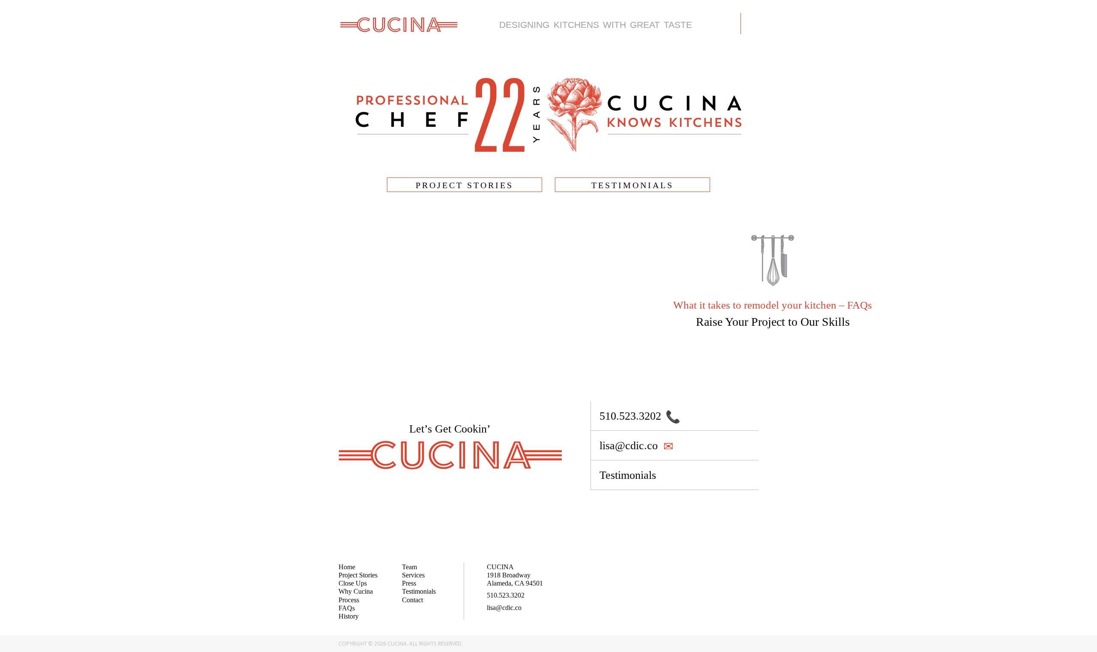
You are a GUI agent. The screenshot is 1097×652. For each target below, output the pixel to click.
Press (409, 583)
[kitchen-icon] (773, 283)
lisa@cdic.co (504, 607)
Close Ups (353, 583)
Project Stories (358, 575)
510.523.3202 (506, 595)
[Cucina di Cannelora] (399, 24)
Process (349, 600)
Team (409, 567)
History (349, 616)
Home (347, 567)
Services (413, 575)
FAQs (347, 608)
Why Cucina (356, 591)
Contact (412, 600)
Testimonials (419, 591)
